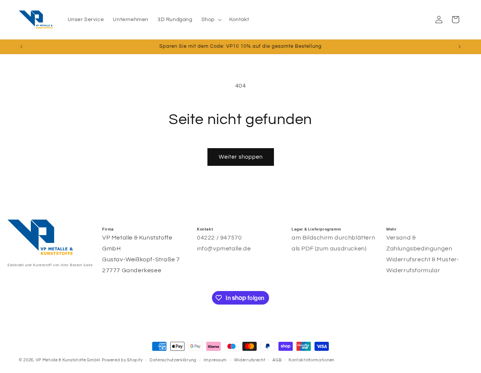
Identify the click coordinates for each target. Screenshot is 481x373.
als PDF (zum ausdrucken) (329, 249)
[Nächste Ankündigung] (459, 46)
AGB (276, 360)
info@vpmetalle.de (224, 249)
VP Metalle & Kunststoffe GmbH (68, 360)
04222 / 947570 (219, 238)
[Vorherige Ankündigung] (21, 46)
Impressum (215, 360)
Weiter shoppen (241, 157)
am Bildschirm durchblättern (333, 238)
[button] (211, 19)
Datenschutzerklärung (173, 360)
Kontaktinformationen (311, 360)
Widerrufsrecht (250, 360)
